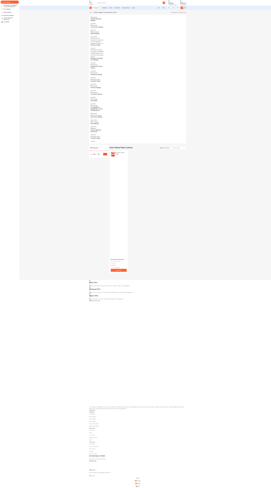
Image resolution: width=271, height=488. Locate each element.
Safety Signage (92, 421)
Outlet (90, 440)
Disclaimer (91, 451)
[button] (119, 270)
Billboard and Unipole (94, 426)
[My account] (169, 7)
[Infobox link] (137, 281)
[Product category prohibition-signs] (137, 79)
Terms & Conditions (93, 446)
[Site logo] (91, 2)
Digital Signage (92, 418)
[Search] (164, 2)
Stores (90, 432)
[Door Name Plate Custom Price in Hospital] (119, 205)
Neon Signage (92, 416)
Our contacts (92, 435)
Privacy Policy (92, 449)
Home (90, 12)
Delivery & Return (93, 437)
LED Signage (92, 414)
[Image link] (137, 352)
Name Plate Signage (115, 261)
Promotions (92, 430)
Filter (105, 154)
